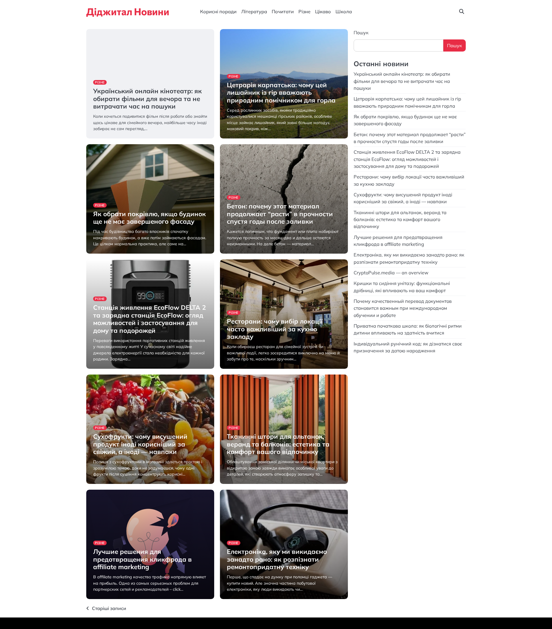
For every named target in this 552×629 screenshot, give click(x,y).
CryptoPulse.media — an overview (392, 272)
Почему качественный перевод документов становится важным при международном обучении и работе (403, 308)
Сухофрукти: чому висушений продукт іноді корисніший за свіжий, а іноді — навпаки (140, 444)
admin (98, 138)
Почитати (283, 11)
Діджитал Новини (127, 11)
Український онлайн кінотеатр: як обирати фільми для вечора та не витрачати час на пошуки (147, 98)
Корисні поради (218, 11)
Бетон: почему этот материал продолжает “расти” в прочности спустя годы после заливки (280, 213)
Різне (304, 11)
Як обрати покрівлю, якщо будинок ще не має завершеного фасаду (149, 217)
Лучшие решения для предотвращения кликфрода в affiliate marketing (142, 559)
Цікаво (323, 11)
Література (254, 11)
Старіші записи (109, 608)
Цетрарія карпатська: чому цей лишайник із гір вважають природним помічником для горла (281, 92)
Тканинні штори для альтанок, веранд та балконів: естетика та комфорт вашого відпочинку (278, 444)
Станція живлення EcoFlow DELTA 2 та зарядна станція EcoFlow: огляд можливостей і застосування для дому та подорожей (149, 318)
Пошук (361, 32)
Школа (344, 11)
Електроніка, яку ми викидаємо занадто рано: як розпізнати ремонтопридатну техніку (277, 559)
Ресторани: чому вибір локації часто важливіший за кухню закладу (275, 329)
